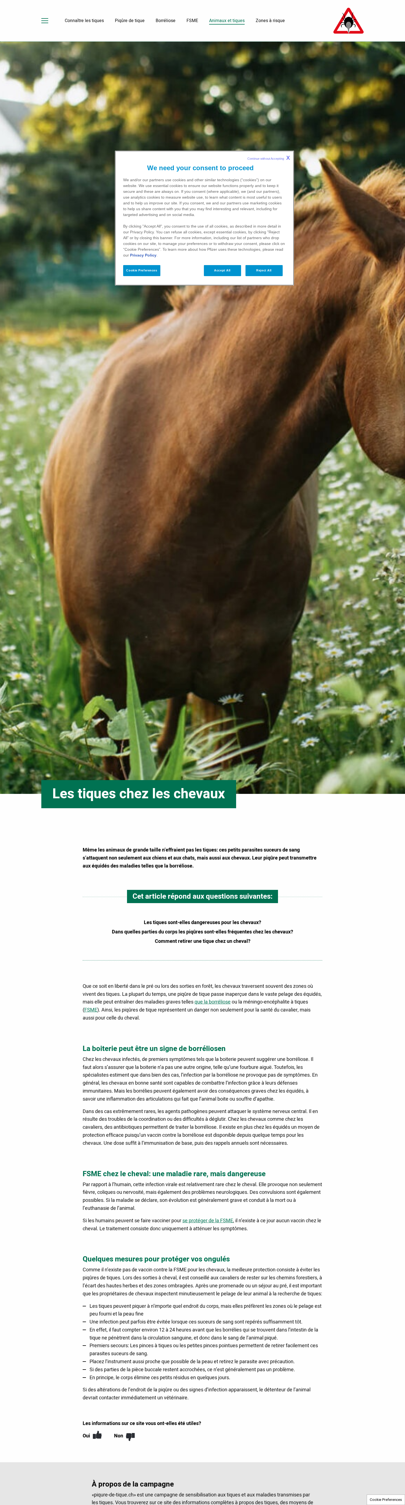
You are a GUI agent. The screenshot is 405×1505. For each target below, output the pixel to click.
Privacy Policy (143, 255)
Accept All (222, 270)
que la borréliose (213, 1002)
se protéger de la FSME (207, 1220)
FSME (90, 1010)
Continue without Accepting (268, 158)
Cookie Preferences (386, 1500)
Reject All (264, 270)
